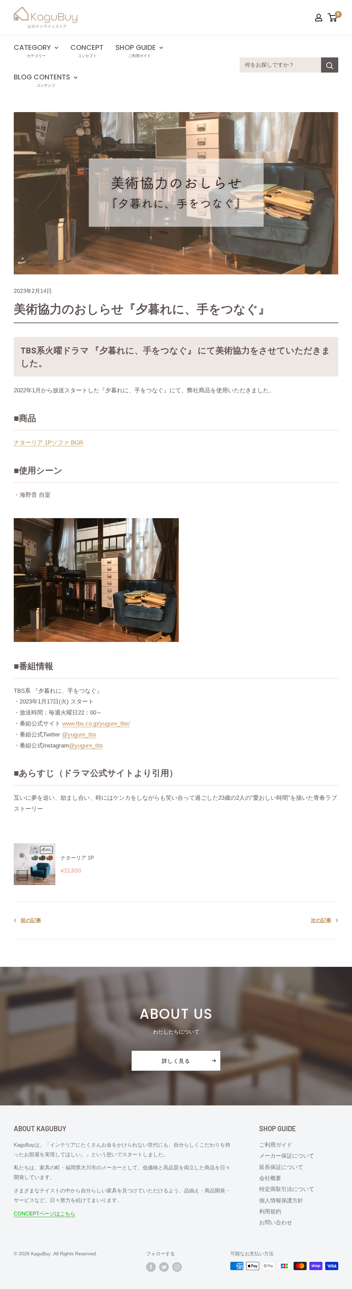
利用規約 (270, 1211)
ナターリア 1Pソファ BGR (48, 442)
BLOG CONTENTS (42, 77)
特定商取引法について (286, 1189)
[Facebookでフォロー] (151, 1266)
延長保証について (281, 1167)
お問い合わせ (275, 1222)
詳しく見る (176, 1061)
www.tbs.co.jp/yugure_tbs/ (96, 723)
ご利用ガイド (275, 1145)
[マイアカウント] (318, 17)
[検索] (329, 65)
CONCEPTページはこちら (44, 1213)
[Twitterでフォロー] (164, 1266)
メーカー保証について (286, 1156)
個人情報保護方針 (281, 1200)
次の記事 (321, 920)
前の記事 (31, 920)
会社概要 (270, 1178)
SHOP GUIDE (136, 47)
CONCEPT (86, 47)
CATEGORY (32, 47)
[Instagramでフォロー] (177, 1266)
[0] (332, 17)
